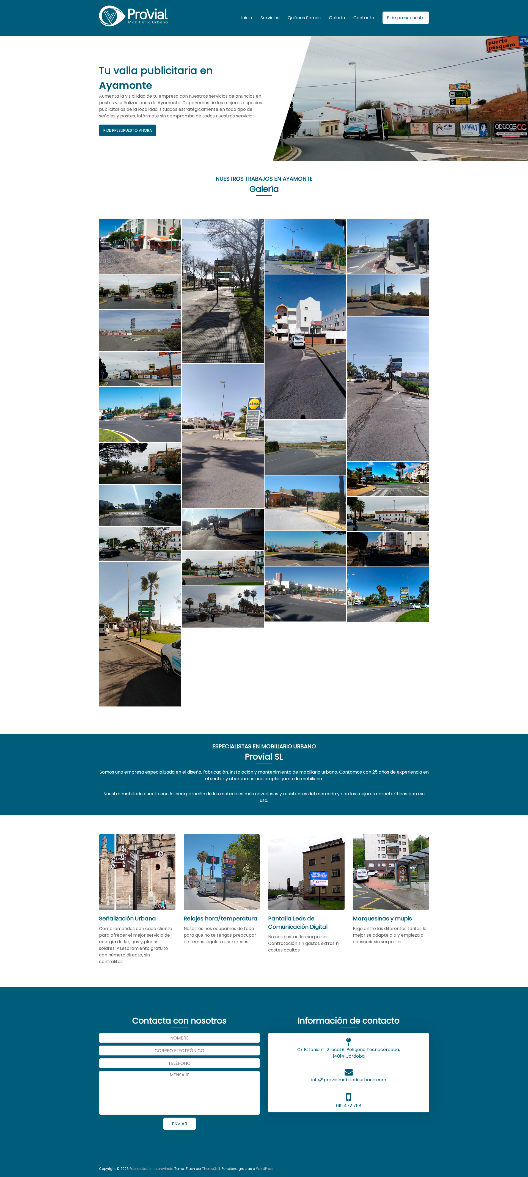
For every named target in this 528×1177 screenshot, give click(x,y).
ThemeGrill (211, 1168)
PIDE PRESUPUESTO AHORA (127, 130)
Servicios (269, 18)
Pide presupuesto (406, 18)
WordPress (265, 1168)
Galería (337, 18)
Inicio (246, 18)
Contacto (363, 18)
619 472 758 (348, 1105)
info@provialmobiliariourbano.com (348, 1080)
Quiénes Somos (304, 18)
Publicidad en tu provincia (152, 1168)
